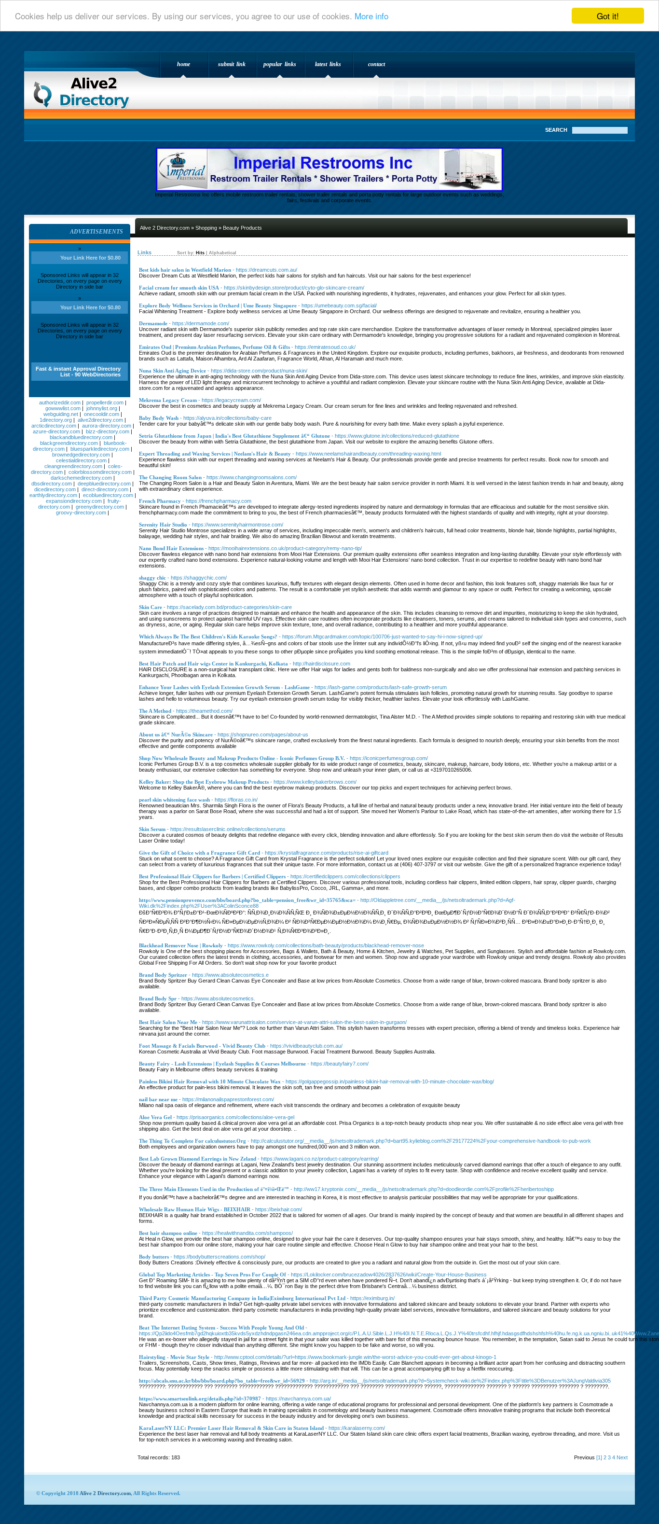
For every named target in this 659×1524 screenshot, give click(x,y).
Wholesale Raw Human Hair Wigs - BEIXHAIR (194, 1209)
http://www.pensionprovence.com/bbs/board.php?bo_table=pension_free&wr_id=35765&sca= (247, 900)
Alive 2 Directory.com (84, 89)
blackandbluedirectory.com (81, 437)
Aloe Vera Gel (155, 1117)
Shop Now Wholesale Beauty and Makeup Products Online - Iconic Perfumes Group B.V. (242, 758)
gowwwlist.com (63, 408)
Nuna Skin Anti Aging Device (172, 371)
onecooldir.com (101, 414)
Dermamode (153, 323)
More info (371, 16)
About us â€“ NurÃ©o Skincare (176, 734)
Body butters (154, 1257)
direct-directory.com (105, 489)
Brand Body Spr (158, 998)
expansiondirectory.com (74, 501)
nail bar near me (158, 1099)
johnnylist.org (101, 408)
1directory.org (56, 420)
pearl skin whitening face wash (174, 800)
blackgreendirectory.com (69, 443)
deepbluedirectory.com (104, 483)
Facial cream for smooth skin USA (179, 288)
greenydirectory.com (100, 507)
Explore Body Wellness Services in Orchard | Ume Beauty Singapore (218, 305)
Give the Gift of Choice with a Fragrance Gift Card (199, 853)
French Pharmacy (160, 501)
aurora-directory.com (106, 426)
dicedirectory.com (55, 489)
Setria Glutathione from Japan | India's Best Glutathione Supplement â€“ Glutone (234, 436)
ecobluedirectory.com (108, 495)
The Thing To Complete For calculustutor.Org (192, 1141)
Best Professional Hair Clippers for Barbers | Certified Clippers (212, 876)
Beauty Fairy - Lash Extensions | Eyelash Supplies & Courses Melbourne (222, 1064)
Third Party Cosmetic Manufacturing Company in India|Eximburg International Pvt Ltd (242, 1298)
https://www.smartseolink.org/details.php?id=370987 (200, 1398)
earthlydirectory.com (53, 495)
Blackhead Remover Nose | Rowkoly (181, 945)
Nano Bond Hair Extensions (171, 548)
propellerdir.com (105, 402)
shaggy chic (152, 578)
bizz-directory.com (107, 431)
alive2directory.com (100, 420)
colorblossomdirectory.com (100, 472)
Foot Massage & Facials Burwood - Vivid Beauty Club (202, 1046)
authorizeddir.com (60, 402)
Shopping (206, 228)
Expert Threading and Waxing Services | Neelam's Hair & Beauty (215, 454)
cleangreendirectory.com (73, 466)
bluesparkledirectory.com (99, 449)
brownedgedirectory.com (81, 454)
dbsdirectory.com (51, 483)
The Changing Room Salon (170, 477)
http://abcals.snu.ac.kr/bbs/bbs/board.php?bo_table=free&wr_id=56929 (222, 1381)
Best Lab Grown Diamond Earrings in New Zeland (197, 1159)
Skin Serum (152, 829)
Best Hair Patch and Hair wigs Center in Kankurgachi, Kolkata (213, 663)
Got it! (608, 16)
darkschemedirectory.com (81, 478)
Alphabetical (222, 252)
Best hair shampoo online (168, 1233)
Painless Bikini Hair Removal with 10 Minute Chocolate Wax (210, 1081)
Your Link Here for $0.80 (90, 258)
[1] (599, 1457)
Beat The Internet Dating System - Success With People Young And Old (221, 1327)
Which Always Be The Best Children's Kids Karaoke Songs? (208, 636)
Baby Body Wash (158, 418)
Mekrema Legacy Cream (168, 400)
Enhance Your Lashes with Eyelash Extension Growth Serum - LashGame (224, 687)
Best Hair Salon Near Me (168, 1022)
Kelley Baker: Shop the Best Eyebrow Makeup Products (204, 782)
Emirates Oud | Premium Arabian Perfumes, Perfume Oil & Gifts (214, 347)
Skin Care (150, 607)
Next (622, 1457)
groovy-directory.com (81, 512)
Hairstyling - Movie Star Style (174, 1357)
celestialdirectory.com (81, 460)
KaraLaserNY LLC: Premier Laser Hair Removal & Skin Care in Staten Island (231, 1428)
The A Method (155, 711)
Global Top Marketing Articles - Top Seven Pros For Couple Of (212, 1274)
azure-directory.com (56, 431)
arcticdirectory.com (53, 426)
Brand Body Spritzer (163, 975)
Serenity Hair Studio (163, 524)
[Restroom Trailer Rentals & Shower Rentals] (329, 190)
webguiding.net (60, 414)
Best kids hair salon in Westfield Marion (185, 270)
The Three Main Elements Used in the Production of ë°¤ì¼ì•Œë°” (214, 1189)
